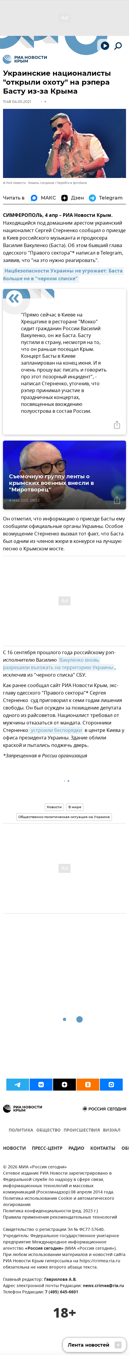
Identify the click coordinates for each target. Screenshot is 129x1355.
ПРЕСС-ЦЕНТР (47, 1149)
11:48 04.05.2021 (17, 101)
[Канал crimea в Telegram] (17, 1085)
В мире (74, 807)
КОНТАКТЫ (103, 1149)
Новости (54, 807)
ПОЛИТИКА (21, 1130)
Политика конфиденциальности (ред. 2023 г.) (50, 1211)
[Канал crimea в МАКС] (111, 1085)
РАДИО (76, 1149)
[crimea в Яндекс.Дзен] (64, 1085)
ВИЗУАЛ (111, 1130)
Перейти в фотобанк (72, 183)
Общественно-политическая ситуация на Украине (64, 817)
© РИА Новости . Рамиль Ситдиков (28, 183)
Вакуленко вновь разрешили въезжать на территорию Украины (58, 664)
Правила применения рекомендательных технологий (60, 1217)
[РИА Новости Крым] (24, 59)
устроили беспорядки (56, 730)
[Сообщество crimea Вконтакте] (41, 1085)
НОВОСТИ (14, 1149)
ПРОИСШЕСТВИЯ (82, 1130)
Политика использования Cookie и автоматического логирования (58, 1201)
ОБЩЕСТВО (48, 1130)
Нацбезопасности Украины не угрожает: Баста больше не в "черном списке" (63, 275)
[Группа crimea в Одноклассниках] (87, 1085)
